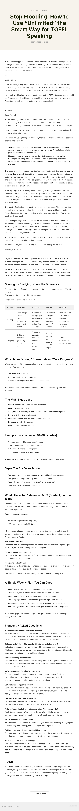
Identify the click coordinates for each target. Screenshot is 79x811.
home (4, 806)
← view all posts (39, 10)
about (10, 806)
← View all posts (39, 794)
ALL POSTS (73, 806)
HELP (17, 806)
